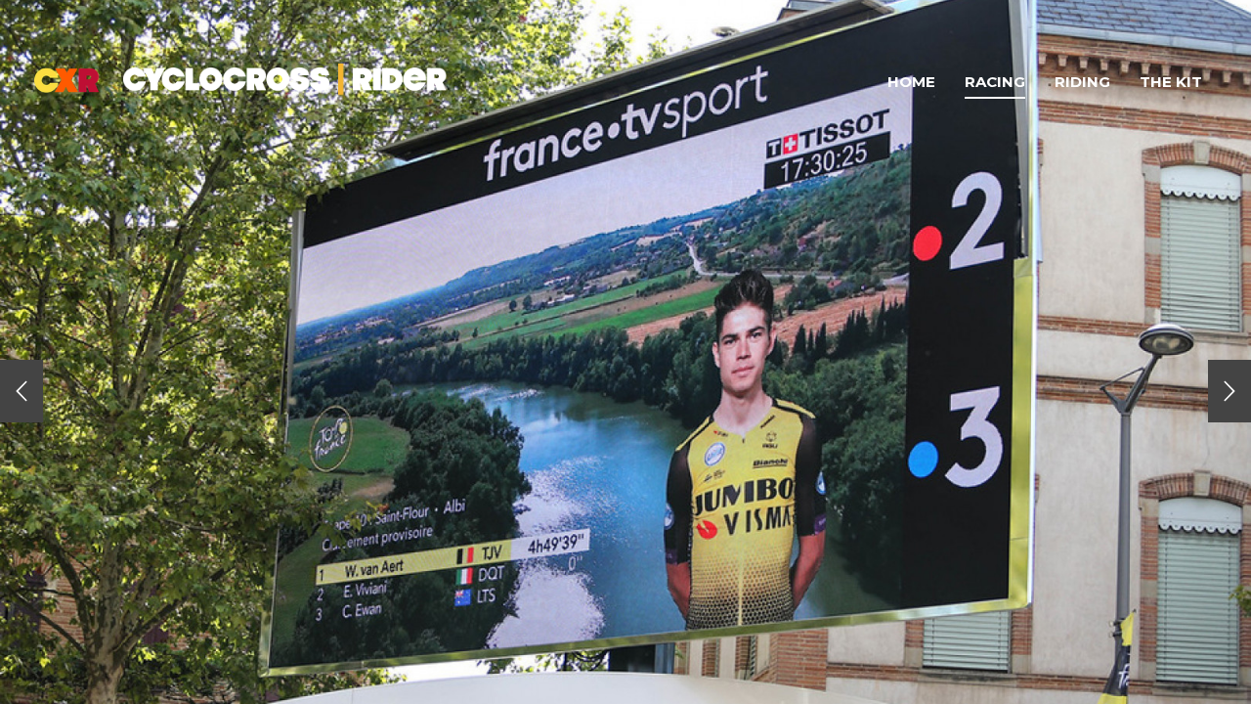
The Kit (1171, 81)
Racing (995, 81)
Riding (1082, 81)
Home (911, 81)
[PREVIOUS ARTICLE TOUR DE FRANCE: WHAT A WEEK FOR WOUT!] (21, 391)
